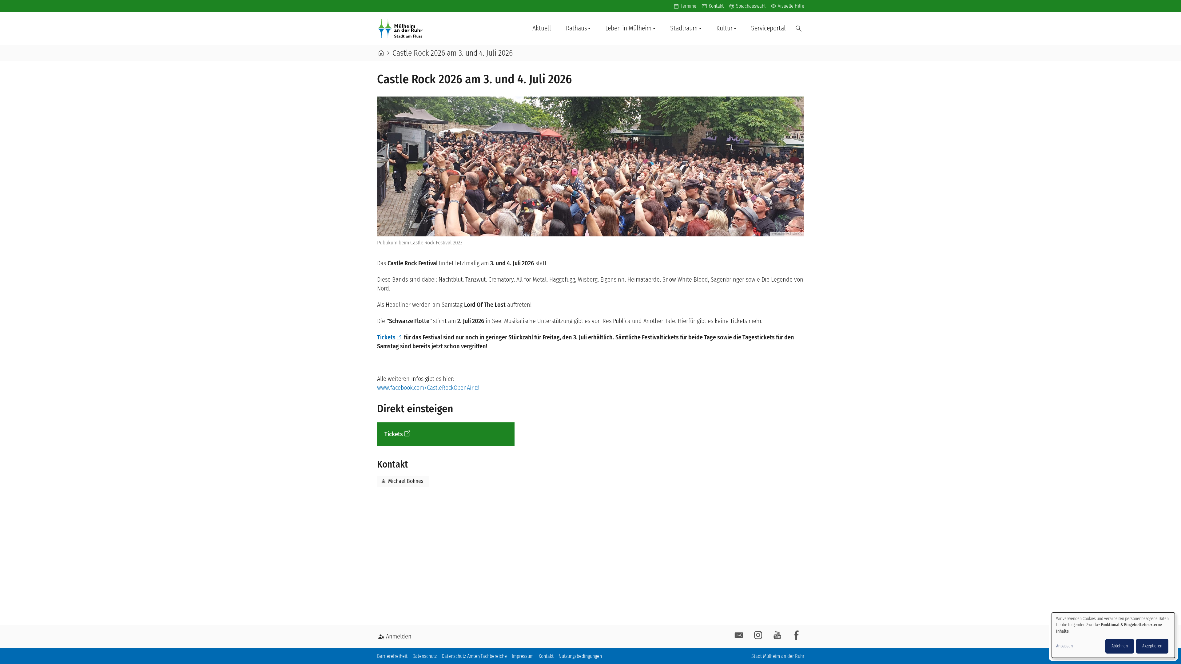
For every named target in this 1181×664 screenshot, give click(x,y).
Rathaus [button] (576, 28)
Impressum (523, 656)
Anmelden (399, 636)
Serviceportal (768, 28)
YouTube (777, 635)
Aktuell (541, 28)
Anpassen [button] (1064, 646)
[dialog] (1113, 635)
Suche (798, 28)
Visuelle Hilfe (787, 6)
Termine (688, 6)
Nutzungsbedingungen (580, 656)
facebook (796, 635)
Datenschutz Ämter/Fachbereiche (474, 656)
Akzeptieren (1152, 646)
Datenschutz (424, 656)
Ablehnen (1119, 646)
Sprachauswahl (747, 6)
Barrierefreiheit (392, 656)
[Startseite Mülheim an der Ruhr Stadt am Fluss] (401, 28)
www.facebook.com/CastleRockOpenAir (425, 387)
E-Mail (739, 635)
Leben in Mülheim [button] (628, 28)
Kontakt (716, 6)
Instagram (758, 635)
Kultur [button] (724, 28)
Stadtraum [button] (684, 28)
